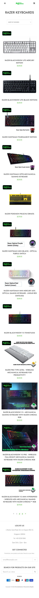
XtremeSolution (19, 587)
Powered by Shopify (29, 587)
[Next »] (25, 514)
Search (19, 576)
